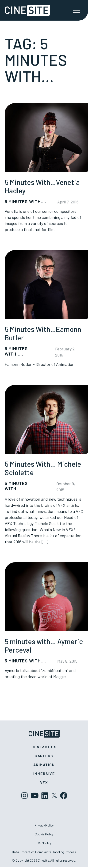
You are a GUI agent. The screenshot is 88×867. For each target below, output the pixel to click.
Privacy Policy (44, 825)
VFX (44, 782)
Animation (44, 764)
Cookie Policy (44, 834)
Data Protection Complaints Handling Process (44, 852)
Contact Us (44, 747)
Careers (44, 755)
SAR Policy (44, 843)
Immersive (44, 773)
